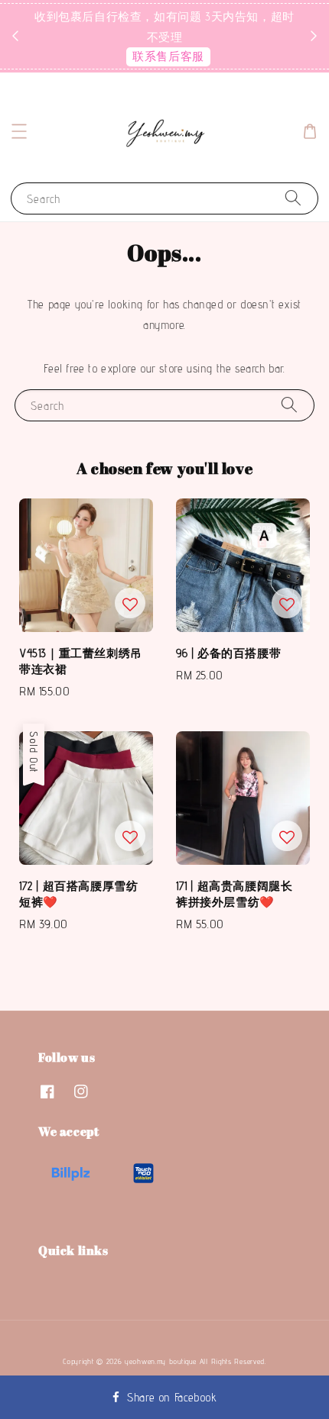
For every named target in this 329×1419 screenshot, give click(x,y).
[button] (19, 131)
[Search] (293, 198)
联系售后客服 (168, 56)
